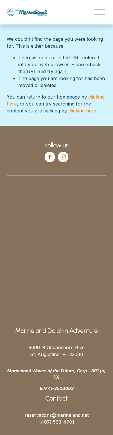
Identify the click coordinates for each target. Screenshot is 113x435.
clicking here (82, 111)
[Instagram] (63, 157)
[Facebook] (50, 157)
